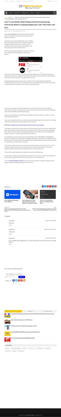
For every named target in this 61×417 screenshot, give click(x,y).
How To (32, 12)
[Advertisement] (45, 43)
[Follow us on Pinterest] (21, 281)
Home (5, 17)
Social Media (40, 348)
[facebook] (48, 1)
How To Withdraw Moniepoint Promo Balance (11, 201)
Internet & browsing (15, 348)
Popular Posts (13, 311)
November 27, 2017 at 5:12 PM (50, 229)
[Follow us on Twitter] (16, 281)
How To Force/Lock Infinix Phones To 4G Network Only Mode (46, 202)
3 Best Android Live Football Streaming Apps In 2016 (24, 326)
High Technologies (30, 415)
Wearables (21, 351)
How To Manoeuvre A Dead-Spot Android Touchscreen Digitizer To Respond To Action (29, 202)
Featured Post (48, 311)
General (38, 12)
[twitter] (51, 1)
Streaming (8, 351)
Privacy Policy (30, 1)
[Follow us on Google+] (19, 281)
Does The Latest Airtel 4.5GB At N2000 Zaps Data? (23, 338)
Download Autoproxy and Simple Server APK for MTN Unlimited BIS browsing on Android (32, 313)
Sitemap (24, 1)
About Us (6, 1)
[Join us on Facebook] (13, 281)
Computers (17, 12)
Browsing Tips (25, 12)
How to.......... (11, 17)
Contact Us (12, 1)
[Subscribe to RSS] (24, 281)
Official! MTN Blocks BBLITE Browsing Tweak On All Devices (25, 332)
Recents (30, 311)
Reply (10, 225)
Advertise (18, 1)
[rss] (56, 1)
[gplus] (53, 1)
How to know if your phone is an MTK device (21, 320)
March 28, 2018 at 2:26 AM (51, 238)
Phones (11, 12)
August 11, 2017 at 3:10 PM (50, 220)
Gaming (14, 351)
